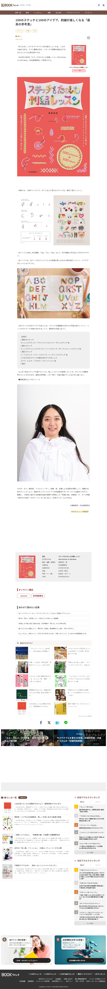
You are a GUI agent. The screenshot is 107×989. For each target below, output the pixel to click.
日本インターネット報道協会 (95, 981)
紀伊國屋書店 (38, 595)
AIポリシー (69, 981)
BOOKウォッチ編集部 (80, 511)
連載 (49, 13)
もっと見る (90, 852)
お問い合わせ (68, 979)
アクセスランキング (73, 13)
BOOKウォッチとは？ (46, 979)
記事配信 (31, 981)
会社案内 (58, 979)
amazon (23, 595)
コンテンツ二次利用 (42, 981)
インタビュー (38, 13)
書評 (27, 13)
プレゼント (88, 13)
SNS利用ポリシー (57, 981)
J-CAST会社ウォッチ (67, 974)
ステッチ (20, 31)
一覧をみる (23, 797)
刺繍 (28, 31)
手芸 (35, 31)
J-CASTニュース (35, 974)
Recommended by (82, 716)
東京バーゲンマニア (85, 974)
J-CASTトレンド (50, 974)
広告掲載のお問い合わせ (77, 960)
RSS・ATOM (80, 981)
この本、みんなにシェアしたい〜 (27, 960)
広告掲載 (22, 981)
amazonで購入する (78, 70)
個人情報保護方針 (81, 979)
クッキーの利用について (97, 979)
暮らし (20, 36)
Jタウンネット (100, 974)
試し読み (59, 13)
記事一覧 (18, 13)
